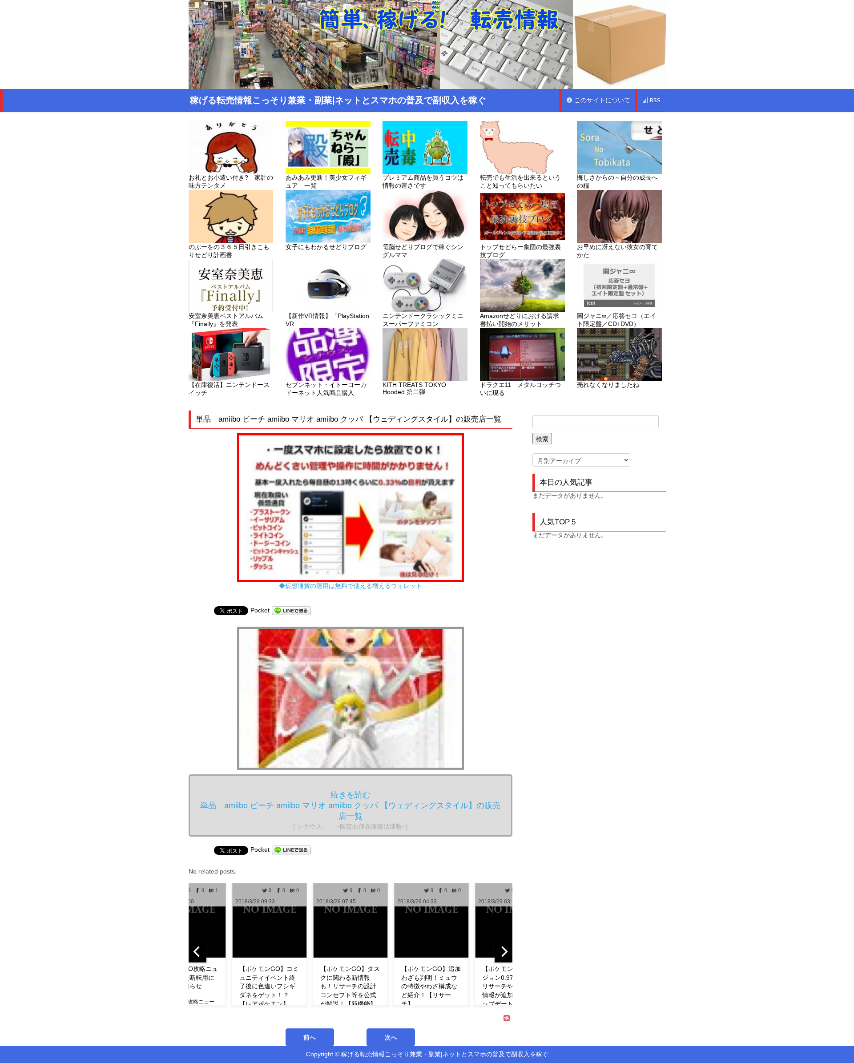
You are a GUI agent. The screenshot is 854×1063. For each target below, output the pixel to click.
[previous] (197, 951)
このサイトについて (601, 100)
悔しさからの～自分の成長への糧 (617, 181)
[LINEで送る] (291, 610)
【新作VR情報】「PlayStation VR (327, 319)
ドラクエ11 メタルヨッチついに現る (520, 388)
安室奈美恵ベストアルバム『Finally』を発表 (226, 319)
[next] (503, 951)
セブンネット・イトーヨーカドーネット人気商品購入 (326, 388)
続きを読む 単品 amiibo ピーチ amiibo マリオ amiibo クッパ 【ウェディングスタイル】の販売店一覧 (350, 810)
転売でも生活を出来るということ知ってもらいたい (520, 181)
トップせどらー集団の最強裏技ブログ (520, 250)
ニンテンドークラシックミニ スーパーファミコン (425, 319)
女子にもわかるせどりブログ (326, 246)
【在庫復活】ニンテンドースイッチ (229, 388)
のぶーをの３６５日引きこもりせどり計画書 (229, 250)
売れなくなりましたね (608, 384)
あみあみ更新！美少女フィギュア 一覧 (326, 181)
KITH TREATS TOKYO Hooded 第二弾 (414, 388)
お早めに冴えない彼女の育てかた (617, 250)
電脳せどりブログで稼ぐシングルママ (423, 250)
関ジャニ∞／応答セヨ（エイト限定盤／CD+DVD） (616, 319)
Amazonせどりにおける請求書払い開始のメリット (519, 319)
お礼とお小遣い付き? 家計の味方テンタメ (231, 181)
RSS (654, 100)
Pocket (260, 610)
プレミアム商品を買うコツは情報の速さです (423, 181)
